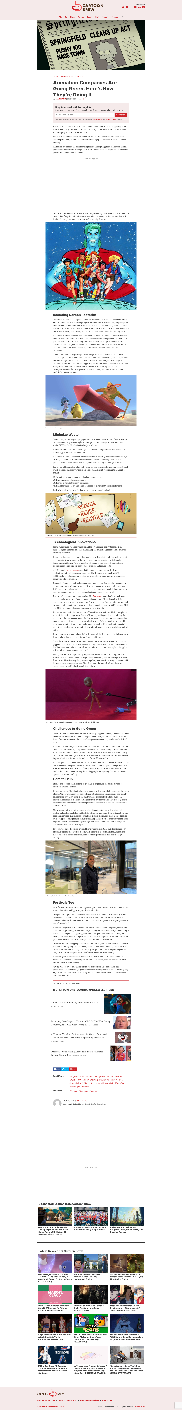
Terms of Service (112, 119)
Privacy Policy (97, 119)
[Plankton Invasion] (91, 400)
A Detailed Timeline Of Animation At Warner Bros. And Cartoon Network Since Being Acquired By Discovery (79, 1036)
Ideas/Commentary (63, 76)
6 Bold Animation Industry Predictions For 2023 (74, 1002)
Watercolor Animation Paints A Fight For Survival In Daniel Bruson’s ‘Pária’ (89, 1308)
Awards (81, 17)
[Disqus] (91, 1136)
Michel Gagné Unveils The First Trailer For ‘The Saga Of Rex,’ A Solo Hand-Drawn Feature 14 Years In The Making (55, 1278)
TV (66, 17)
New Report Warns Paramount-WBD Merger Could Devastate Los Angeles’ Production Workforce (126, 1337)
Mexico (94, 1091)
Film (60, 17)
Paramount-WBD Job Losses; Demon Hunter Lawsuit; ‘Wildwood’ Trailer (88, 1276)
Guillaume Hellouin (108, 1080)
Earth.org (97, 596)
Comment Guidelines (89, 1400)
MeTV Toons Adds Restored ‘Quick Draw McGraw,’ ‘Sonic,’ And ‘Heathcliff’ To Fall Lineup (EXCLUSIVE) (90, 1338)
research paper (72, 570)
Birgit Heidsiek (102, 1076)
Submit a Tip (71, 1400)
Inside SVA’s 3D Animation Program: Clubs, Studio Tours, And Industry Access (126, 1229)
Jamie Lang (61, 99)
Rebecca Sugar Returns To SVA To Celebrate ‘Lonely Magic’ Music (90, 1228)
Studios (79, 76)
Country (114, 17)
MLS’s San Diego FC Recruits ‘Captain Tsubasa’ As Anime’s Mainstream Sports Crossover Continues (52, 1369)
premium (96, 1083)
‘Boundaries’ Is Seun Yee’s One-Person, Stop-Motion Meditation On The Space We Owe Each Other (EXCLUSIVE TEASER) (126, 1369)
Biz (96, 17)
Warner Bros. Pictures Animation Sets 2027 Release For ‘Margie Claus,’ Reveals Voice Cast (54, 1308)
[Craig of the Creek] (91, 513)
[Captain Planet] (91, 266)
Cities (104, 17)
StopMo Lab (108, 1083)
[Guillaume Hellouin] (91, 867)
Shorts (72, 17)
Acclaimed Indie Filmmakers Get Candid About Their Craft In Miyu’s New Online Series (126, 1276)
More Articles (82, 1101)
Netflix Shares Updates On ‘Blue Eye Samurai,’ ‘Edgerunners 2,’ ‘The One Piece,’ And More (125, 1308)
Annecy (90, 1076)
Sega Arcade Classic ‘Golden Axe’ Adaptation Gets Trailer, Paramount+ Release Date (54, 1337)
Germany (84, 1091)
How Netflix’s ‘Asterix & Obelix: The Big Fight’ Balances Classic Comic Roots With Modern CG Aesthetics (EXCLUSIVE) (53, 1231)
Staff (61, 1400)
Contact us (107, 1400)
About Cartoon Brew (46, 1400)
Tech (89, 17)
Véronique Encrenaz (80, 1087)
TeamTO (120, 1083)
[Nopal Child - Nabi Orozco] (91, 694)
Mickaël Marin (83, 1083)
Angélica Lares (77, 1076)
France (74, 1091)
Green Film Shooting (88, 1080)
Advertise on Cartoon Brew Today (50, 1407)
